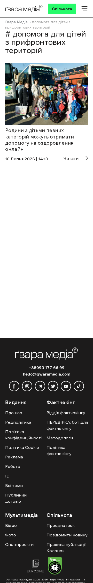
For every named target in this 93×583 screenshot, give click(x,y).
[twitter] (53, 386)
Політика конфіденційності (23, 435)
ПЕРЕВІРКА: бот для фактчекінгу (67, 425)
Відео (11, 525)
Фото (10, 535)
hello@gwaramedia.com (46, 374)
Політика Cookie (22, 447)
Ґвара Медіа (16, 22)
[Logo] (24, 9)
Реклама (14, 457)
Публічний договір (16, 498)
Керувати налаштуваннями (31, 574)
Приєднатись (61, 525)
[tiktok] (79, 386)
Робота (12, 466)
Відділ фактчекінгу (66, 413)
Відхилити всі (53, 565)
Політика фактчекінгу (59, 450)
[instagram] (27, 386)
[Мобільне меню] (84, 8)
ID (7, 476)
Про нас (13, 413)
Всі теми (14, 485)
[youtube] (66, 386)
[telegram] (40, 386)
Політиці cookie (48, 556)
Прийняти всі (20, 565)
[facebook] (14, 386)
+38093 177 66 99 (47, 368)
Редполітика (18, 422)
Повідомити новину (67, 535)
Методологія (60, 438)
